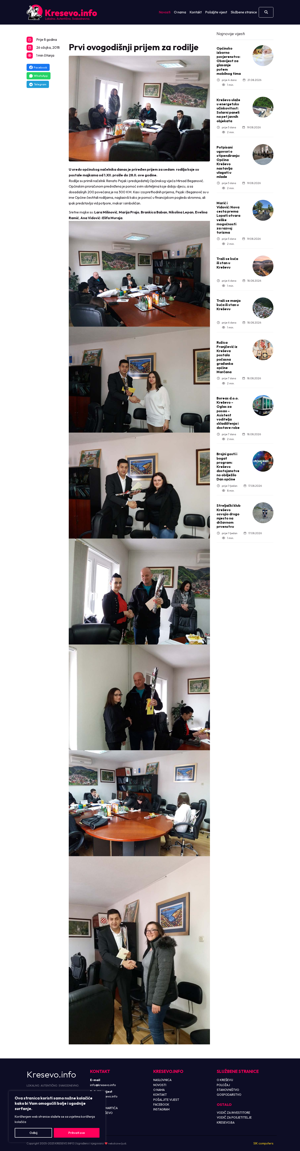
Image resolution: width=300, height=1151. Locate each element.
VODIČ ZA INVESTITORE (233, 1113)
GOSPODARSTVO (229, 1095)
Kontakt (196, 12)
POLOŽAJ (223, 1085)
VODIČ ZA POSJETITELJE (234, 1117)
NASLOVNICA (162, 1080)
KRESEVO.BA (226, 1122)
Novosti (164, 12)
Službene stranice (244, 12)
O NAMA (159, 1090)
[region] (57, 1116)
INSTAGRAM (161, 1109)
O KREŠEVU (225, 1080)
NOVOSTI (159, 1085)
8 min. (230, 490)
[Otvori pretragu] (266, 12)
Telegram (40, 84)
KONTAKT (160, 1095)
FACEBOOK (161, 1104)
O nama (180, 12)
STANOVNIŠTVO (228, 1090)
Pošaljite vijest (216, 12)
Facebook (40, 67)
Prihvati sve (76, 1133)
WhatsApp (41, 75)
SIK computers (263, 1143)
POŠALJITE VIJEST (166, 1100)
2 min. (230, 132)
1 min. (230, 84)
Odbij (33, 1133)
